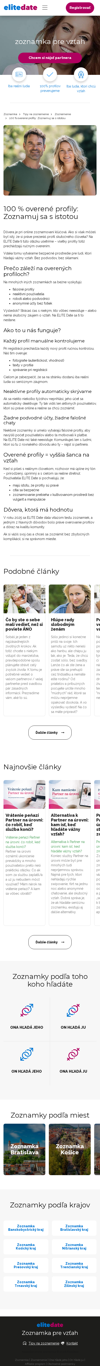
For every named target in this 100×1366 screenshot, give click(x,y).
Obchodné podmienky (61, 1364)
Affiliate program (35, 1364)
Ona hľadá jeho (58, 1360)
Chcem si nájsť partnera (50, 58)
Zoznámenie (63, 114)
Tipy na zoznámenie (36, 114)
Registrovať (80, 8)
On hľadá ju (77, 1360)
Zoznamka (10, 114)
